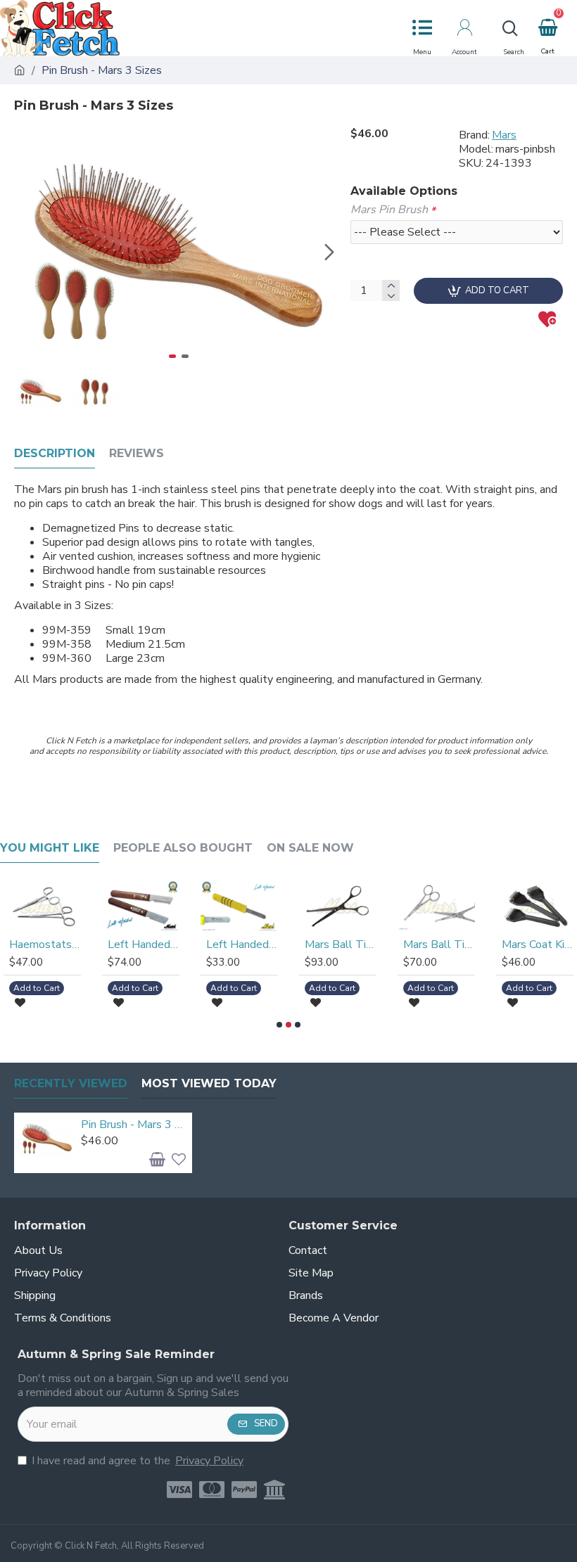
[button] (28, 252)
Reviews (136, 453)
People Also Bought (183, 847)
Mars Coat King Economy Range (244, 944)
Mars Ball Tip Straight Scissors (146, 944)
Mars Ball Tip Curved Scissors (47, 944)
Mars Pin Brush (389, 209)
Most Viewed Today (209, 1083)
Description (54, 453)
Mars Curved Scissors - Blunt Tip (540, 944)
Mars (504, 135)
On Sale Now (310, 847)
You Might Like (49, 847)
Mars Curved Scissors (441, 944)
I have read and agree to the (137, 1461)
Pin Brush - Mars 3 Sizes (134, 1125)
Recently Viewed (70, 1083)
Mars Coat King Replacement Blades (343, 944)
